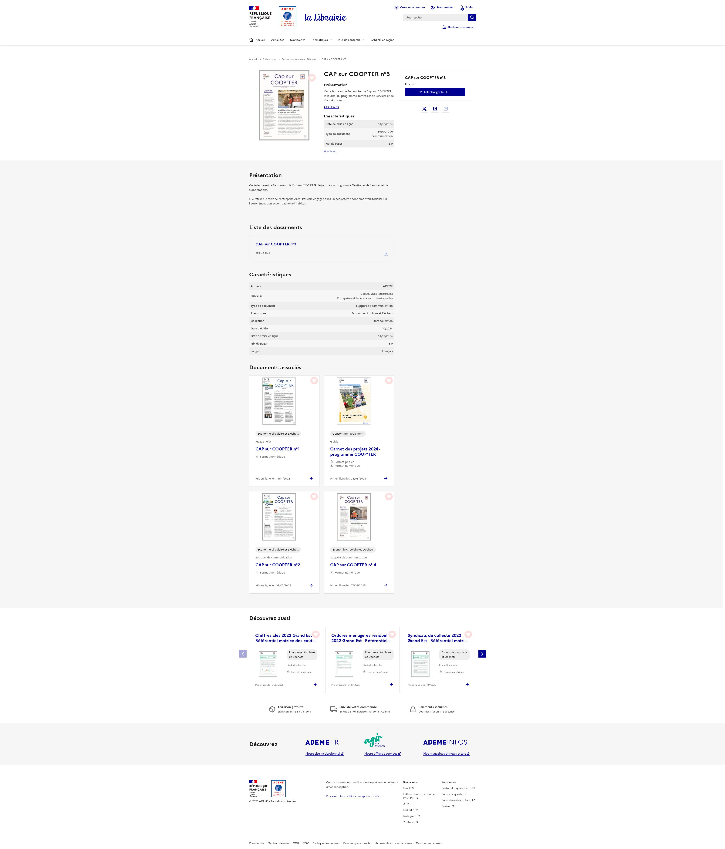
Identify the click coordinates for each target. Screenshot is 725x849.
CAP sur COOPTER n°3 (275, 244)
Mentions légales (278, 843)
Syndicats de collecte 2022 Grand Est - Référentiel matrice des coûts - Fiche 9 (438, 638)
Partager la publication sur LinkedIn (435, 109)
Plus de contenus (349, 40)
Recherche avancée (461, 27)
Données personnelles (357, 843)
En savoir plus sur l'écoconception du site (352, 796)
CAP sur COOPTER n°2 (277, 565)
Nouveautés (297, 40)
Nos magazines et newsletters (444, 753)
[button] (482, 654)
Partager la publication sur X (424, 109)
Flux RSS (408, 788)
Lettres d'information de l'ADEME (419, 796)
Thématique (269, 59)
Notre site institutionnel (322, 753)
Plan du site (256, 843)
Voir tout (330, 151)
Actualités (277, 40)
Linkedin (409, 810)
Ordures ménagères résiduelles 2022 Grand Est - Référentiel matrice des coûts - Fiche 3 (362, 638)
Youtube (409, 822)
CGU (296, 843)
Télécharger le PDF (437, 92)
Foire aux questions (454, 794)
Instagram (410, 816)
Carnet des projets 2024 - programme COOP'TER (355, 451)
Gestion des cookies (429, 843)
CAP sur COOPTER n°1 (277, 449)
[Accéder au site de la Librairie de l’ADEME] (325, 17)
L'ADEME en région (382, 40)
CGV (306, 843)
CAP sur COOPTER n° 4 (353, 565)
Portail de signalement (456, 788)
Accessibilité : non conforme (393, 843)
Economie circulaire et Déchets (299, 59)
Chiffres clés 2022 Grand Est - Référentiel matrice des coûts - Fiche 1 (285, 638)
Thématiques (319, 40)
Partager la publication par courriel (445, 109)
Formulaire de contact (456, 800)
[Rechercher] (472, 17)
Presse (446, 806)
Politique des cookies (325, 843)
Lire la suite (331, 107)
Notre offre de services (380, 753)
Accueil (260, 40)
